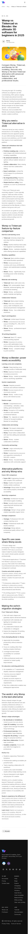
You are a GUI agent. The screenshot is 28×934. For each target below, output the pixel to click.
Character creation (7, 573)
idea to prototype (16, 549)
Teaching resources (10, 674)
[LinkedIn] (9, 869)
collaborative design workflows (11, 814)
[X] (6, 869)
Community (17, 914)
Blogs (15, 881)
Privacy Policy (6, 923)
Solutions (17, 890)
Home (3, 6)
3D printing (17, 888)
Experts (16, 883)
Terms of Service (16, 923)
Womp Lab (5, 909)
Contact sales (5, 883)
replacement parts (12, 595)
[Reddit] (19, 869)
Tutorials (16, 909)
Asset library (18, 893)
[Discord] (13, 869)
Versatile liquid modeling (15, 503)
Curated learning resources (16, 453)
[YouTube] (16, 869)
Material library (18, 897)
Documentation (18, 912)
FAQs (15, 878)
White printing (18, 900)
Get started (5, 878)
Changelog (17, 885)
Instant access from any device (13, 722)
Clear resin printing (19, 902)
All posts (7, 831)
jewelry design (18, 573)
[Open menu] (24, 2)
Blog (8, 6)
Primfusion (5, 912)
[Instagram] (3, 869)
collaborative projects (15, 585)
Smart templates (19, 895)
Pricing (4, 881)
